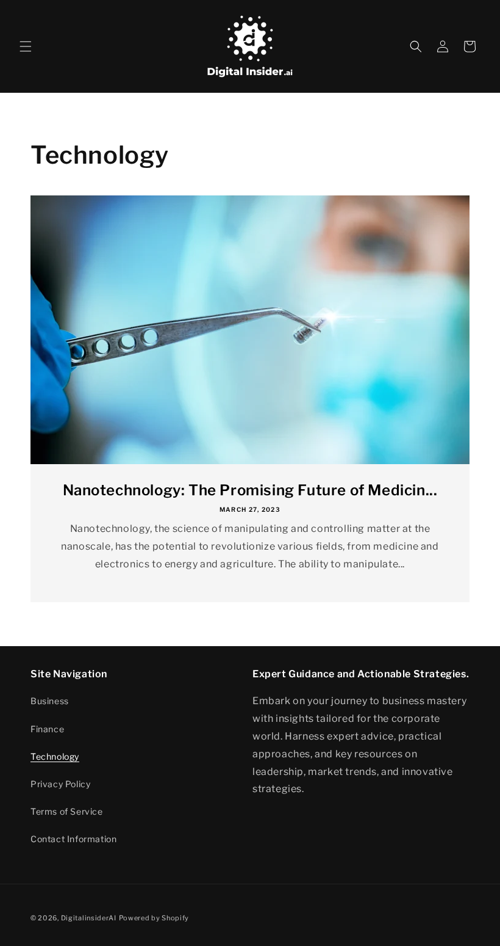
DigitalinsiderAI (88, 918)
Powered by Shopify (154, 918)
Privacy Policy (60, 784)
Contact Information (73, 839)
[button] (25, 46)
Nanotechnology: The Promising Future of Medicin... (250, 490)
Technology (54, 756)
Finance (47, 729)
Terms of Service (66, 811)
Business (49, 701)
